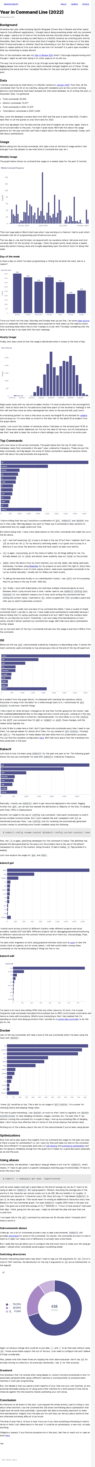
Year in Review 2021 (43, 55)
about (63, 4)
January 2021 (63, 85)
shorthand (14, 1236)
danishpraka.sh (11, 4)
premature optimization (73, 1146)
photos (85, 4)
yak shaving (51, 1146)
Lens (72, 942)
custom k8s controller (68, 1019)
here (41, 738)
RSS (3, 1460)
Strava (14, 1460)
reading (74, 4)
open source (83, 320)
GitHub (8, 1460)
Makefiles (33, 566)
